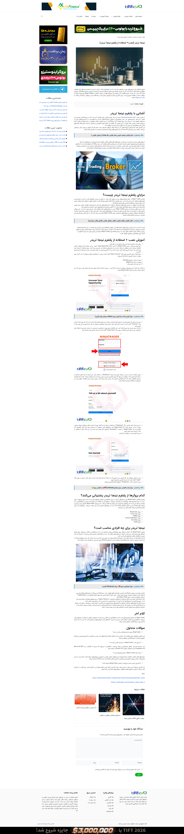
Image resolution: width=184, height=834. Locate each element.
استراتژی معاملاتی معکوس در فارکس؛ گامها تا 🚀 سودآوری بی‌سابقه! (101, 715)
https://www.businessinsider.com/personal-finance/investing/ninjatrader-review (118, 678)
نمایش (132, 104)
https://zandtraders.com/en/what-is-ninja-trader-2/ (128, 682)
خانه (144, 37)
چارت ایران (142, 97)
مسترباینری (39, 824)
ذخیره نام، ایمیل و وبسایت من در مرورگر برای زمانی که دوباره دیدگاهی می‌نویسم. (117, 769)
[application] (124, 16)
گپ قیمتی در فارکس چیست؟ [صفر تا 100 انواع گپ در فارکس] (79, 708)
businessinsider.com (128, 117)
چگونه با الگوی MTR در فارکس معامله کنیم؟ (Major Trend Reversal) (124, 718)
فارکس (132, 799)
